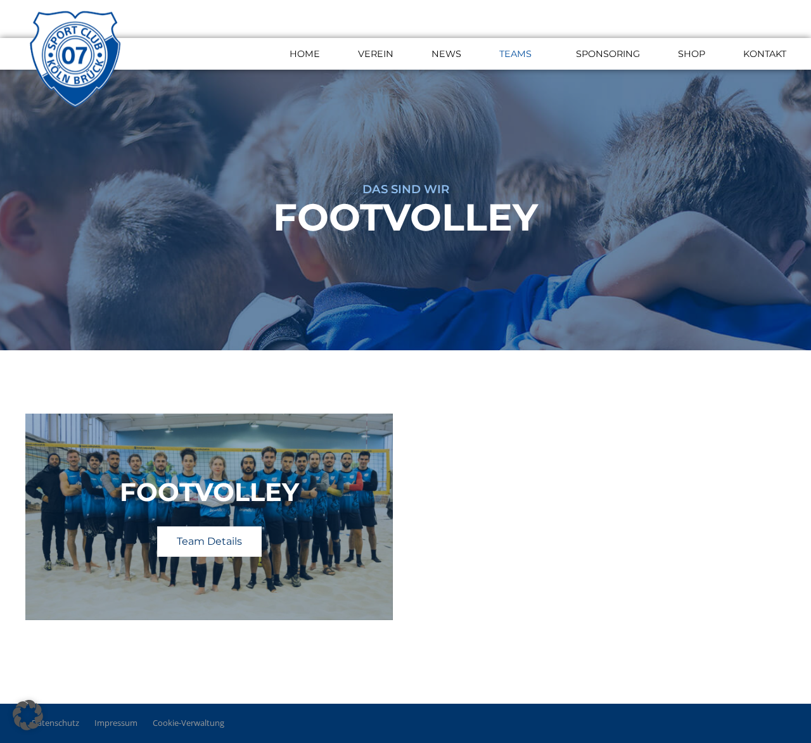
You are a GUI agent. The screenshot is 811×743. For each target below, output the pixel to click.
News (446, 54)
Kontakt (764, 54)
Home (305, 54)
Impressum (115, 722)
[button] (28, 715)
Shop (691, 54)
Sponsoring (608, 54)
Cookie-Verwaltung (188, 722)
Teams (515, 54)
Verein (375, 54)
